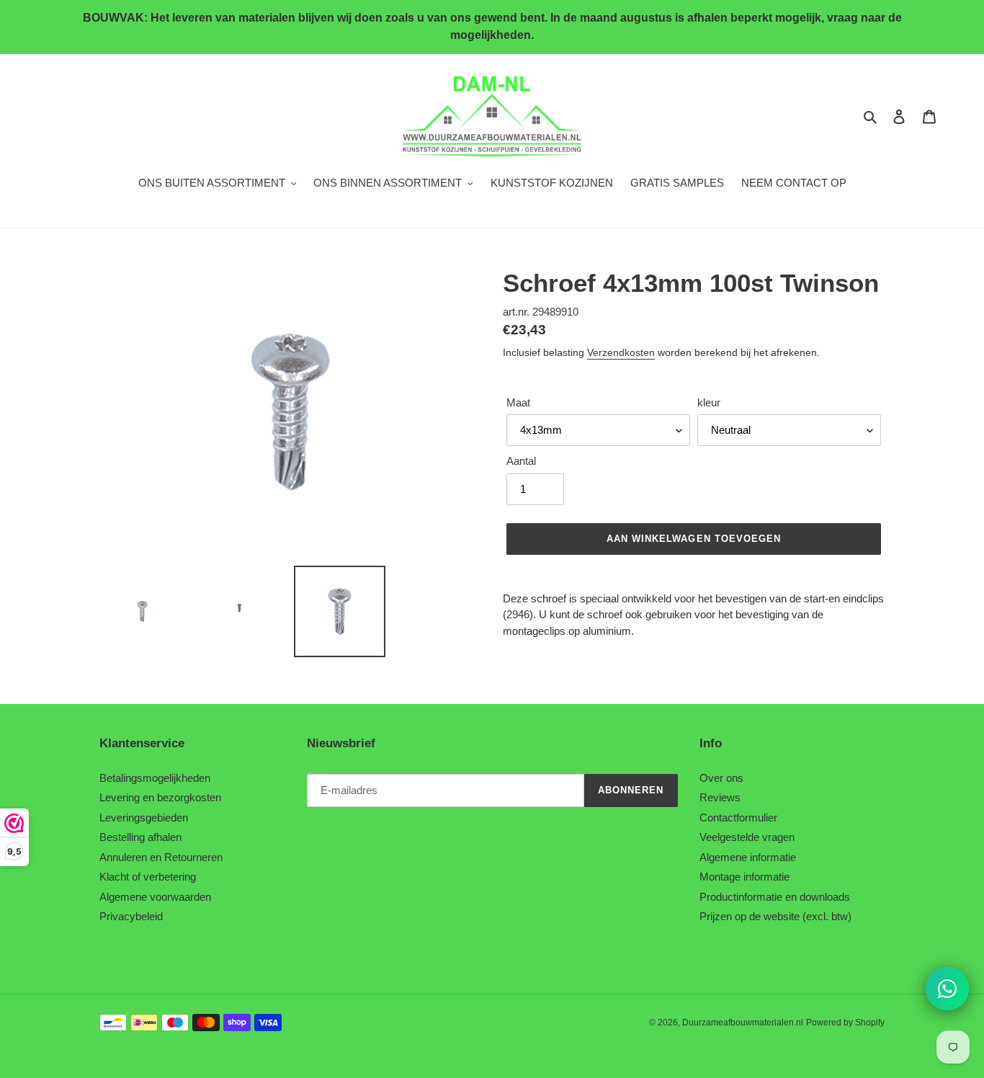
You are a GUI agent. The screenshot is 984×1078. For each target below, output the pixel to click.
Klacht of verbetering (147, 876)
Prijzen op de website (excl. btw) (775, 916)
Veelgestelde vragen (747, 837)
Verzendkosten (621, 352)
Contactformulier (738, 817)
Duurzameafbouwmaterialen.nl (742, 1022)
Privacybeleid (131, 916)
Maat (518, 402)
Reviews (720, 797)
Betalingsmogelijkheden (154, 778)
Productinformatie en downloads (774, 897)
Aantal (521, 461)
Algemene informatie (747, 857)
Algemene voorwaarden (155, 897)
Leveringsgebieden (143, 817)
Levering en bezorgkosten (160, 797)
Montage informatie (744, 876)
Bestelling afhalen (140, 837)
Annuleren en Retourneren (161, 857)
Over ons (721, 778)
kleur (708, 402)
